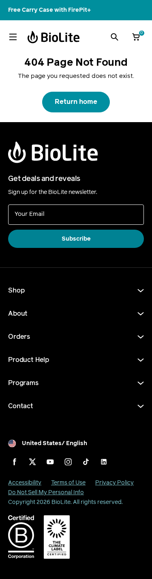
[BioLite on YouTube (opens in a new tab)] (50, 461)
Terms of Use (68, 482)
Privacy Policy (114, 482)
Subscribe (76, 239)
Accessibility (24, 482)
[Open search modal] (114, 37)
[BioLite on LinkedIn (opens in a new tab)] (103, 461)
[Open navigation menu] (13, 37)
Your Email (30, 213)
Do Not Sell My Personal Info (46, 492)
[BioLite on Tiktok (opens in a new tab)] (85, 461)
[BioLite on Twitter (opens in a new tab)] (32, 461)
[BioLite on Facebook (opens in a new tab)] (14, 461)
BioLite (61, 502)
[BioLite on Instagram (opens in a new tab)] (68, 461)
